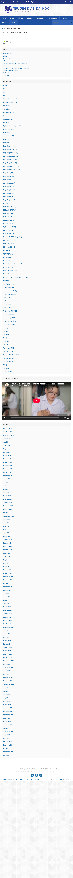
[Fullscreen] (68, 418)
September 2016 (8, 667)
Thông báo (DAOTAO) (10, 294)
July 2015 (6, 688)
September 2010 (8, 752)
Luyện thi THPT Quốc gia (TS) (12, 237)
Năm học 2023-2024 (9, 244)
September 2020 (8, 587)
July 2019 (6, 630)
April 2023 (6, 492)
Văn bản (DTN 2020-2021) (11, 358)
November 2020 (8, 580)
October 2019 (7, 624)
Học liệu (5, 203)
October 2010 (7, 748)
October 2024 (7, 432)
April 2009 (6, 755)
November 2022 (8, 509)
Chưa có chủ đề (8, 106)
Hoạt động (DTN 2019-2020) (12, 166)
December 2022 (8, 506)
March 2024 (7, 455)
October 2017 (7, 657)
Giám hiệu (6, 132)
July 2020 (6, 593)
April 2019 (6, 637)
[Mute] (65, 418)
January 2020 (7, 614)
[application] (36, 401)
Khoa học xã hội (8, 223)
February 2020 (7, 610)
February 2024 (7, 459)
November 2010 (8, 745)
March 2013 (7, 721)
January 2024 (7, 462)
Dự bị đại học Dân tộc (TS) (11, 129)
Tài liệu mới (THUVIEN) (10, 284)
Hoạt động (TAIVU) (9, 190)
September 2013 (8, 715)
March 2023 (7, 496)
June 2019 (6, 634)
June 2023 (6, 486)
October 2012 (7, 728)
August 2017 (7, 664)
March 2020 (7, 607)
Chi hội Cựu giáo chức (10, 102)
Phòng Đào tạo (9, 61)
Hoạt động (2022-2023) (10, 149)
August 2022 (7, 519)
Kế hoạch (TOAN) (8, 220)
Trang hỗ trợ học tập (18, 2)
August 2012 (7, 735)
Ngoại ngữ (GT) (8, 254)
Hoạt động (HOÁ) (8, 176)
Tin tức (5, 338)
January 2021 (7, 573)
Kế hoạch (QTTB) (8, 217)
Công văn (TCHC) (8, 112)
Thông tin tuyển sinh (9, 324)
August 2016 (7, 671)
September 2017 (8, 661)
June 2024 (6, 445)
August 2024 (7, 438)
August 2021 (7, 553)
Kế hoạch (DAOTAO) (9, 210)
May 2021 (6, 560)
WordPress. (68, 779)
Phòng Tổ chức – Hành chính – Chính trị (16, 68)
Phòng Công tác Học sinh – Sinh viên (15, 63)
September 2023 (8, 476)
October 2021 (7, 550)
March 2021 (7, 566)
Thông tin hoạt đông (9, 321)
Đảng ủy (5, 116)
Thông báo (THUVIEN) (10, 311)
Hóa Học (6, 143)
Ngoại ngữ (6, 250)
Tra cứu (5, 345)
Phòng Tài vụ (8, 66)
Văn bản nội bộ (8, 361)
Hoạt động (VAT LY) (9, 200)
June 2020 (6, 597)
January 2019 (7, 647)
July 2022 (6, 523)
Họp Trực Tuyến (30, 2)
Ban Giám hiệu (7, 54)
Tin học (5, 331)
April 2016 (6, 674)
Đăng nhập (4, 2)
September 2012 (8, 731)
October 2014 (7, 691)
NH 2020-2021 (7, 257)
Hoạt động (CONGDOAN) (11, 156)
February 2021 (7, 570)
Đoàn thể (6, 73)
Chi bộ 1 (5, 89)
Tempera (60, 779)
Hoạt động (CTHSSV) (10, 159)
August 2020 (7, 590)
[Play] (5, 418)
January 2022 (7, 539)
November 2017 (8, 654)
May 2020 (6, 600)
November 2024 (8, 428)
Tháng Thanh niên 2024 (10, 287)
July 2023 (6, 482)
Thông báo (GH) (8, 297)
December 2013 (8, 711)
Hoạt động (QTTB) (9, 186)
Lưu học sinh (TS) (8, 233)
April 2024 (6, 452)
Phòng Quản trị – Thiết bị (12, 71)
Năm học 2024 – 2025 (10, 247)
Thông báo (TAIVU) (9, 308)
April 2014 (6, 701)
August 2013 (7, 718)
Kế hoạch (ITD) (8, 213)
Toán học (6, 341)
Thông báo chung (8, 314)
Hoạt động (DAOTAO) (10, 163)
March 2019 (7, 640)
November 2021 (8, 546)
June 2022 (6, 526)
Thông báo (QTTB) (9, 304)
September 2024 (8, 435)
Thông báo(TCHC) (9, 318)
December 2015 (8, 678)
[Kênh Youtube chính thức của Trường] (65, 1)
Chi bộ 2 (5, 92)
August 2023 (7, 479)
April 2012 (6, 738)
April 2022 (6, 533)
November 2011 (8, 741)
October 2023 (7, 472)
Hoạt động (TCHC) (9, 193)
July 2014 (6, 698)
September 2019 (8, 627)
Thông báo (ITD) (8, 301)
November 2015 (8, 681)
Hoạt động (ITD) (8, 180)
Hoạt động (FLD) (8, 173)
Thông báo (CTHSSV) (10, 291)
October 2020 (7, 583)
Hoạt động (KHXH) (9, 183)
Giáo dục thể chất (8, 136)
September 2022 (8, 516)
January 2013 (7, 725)
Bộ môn (5, 56)
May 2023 (6, 489)
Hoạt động (6, 146)
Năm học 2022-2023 (9, 240)
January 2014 (7, 708)
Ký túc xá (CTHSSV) (9, 227)
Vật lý (5, 365)
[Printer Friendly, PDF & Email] (7, 42)
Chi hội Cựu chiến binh (10, 99)
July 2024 (6, 442)
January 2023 (7, 502)
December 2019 (8, 617)
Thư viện (6, 75)
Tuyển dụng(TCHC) (9, 348)
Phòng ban (6, 58)
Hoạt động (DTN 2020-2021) (12, 170)
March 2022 (7, 536)
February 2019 (7, 644)
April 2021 (6, 563)
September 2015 (8, 684)
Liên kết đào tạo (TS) (10, 230)
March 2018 (7, 651)
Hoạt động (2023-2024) (10, 153)
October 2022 (7, 513)
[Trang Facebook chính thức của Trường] (68, 1)
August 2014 (7, 694)
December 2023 (8, 465)
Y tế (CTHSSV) (8, 372)
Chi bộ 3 (5, 95)
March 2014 (7, 704)
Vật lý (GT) (6, 368)
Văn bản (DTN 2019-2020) (11, 355)
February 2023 (7, 499)
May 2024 (6, 449)
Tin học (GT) (7, 334)
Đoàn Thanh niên (8, 119)
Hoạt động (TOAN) (9, 196)
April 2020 (6, 603)
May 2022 (6, 529)
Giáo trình (6, 139)
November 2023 (8, 469)
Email (10, 2)
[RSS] (70, 1)
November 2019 (8, 620)
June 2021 (6, 556)
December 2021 (8, 543)
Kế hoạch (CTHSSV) (9, 207)
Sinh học (6, 281)
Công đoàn (6, 109)
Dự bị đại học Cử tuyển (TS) (12, 126)
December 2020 (8, 577)
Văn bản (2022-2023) (9, 351)
